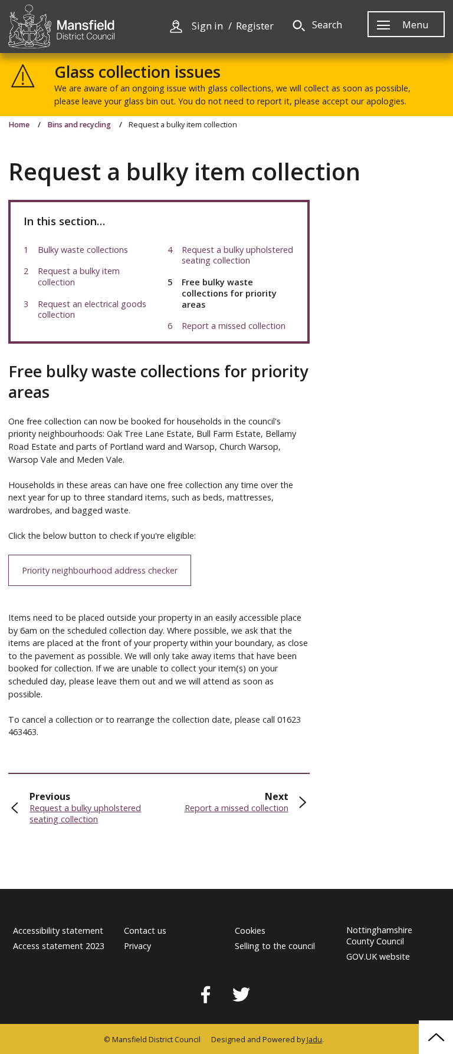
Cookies (250, 930)
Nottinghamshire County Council (379, 936)
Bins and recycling (79, 125)
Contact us (145, 930)
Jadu (314, 1040)
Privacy (137, 946)
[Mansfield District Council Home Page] (61, 26)
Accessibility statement (58, 930)
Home (18, 125)
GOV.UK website (378, 956)
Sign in (207, 26)
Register (255, 26)
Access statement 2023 (58, 946)
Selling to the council (275, 946)
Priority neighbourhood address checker (100, 570)
